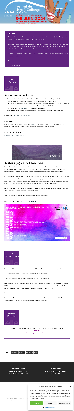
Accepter (36, 403)
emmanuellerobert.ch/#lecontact (14, 135)
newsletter (29, 352)
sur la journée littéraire (27, 201)
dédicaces (14, 352)
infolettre (22, 352)
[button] (70, 386)
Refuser (50, 403)
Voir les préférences (64, 403)
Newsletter (31, 16)
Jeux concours (23, 16)
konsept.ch (9, 401)
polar (35, 352)
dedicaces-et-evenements (22, 115)
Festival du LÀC (21, 108)
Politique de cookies (50, 407)
